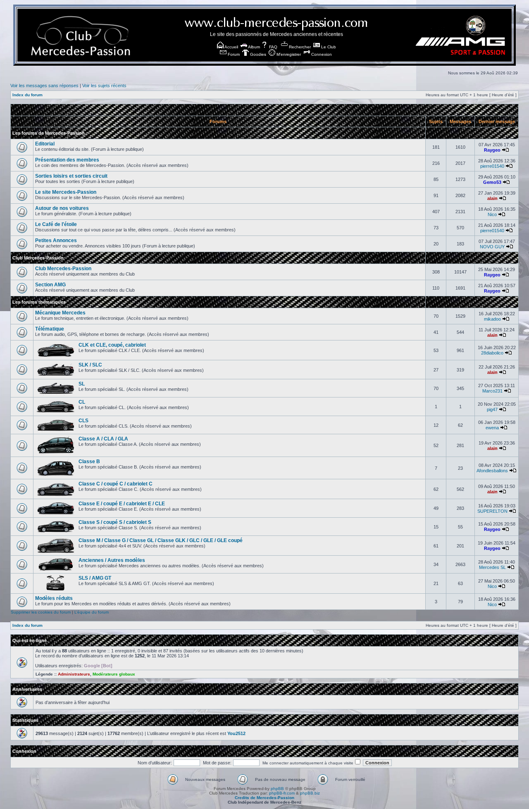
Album (253, 47)
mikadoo (492, 318)
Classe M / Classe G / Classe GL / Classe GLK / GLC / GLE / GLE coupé (161, 540)
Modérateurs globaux (114, 674)
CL (82, 402)
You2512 (236, 733)
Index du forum (27, 95)
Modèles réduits (54, 598)
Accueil (231, 47)
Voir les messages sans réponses (44, 85)
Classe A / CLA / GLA (103, 439)
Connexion (321, 54)
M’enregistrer (288, 54)
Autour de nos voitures (62, 208)
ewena (492, 427)
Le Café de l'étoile (56, 224)
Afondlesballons (492, 470)
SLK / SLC (90, 365)
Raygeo (492, 150)
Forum (233, 54)
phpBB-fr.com (282, 793)
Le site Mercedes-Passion (65, 192)
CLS (83, 421)
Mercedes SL (492, 567)
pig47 (492, 409)
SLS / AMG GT (95, 578)
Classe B (89, 461)
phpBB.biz (310, 793)
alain (492, 198)
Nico (492, 214)
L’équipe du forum (91, 612)
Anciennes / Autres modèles (112, 560)
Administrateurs (74, 674)
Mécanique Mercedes (60, 313)
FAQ (272, 47)
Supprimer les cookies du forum (41, 612)
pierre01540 (492, 166)
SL (82, 384)
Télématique (49, 329)
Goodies (257, 54)
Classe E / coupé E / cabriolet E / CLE (122, 504)
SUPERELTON (492, 511)
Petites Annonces (56, 240)
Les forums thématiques (39, 302)
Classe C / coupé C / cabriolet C (116, 484)
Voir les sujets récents (104, 85)
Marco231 (492, 390)
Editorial (45, 144)
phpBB (277, 788)
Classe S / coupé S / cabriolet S (115, 522)
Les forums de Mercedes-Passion (48, 133)
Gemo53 (492, 182)
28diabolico (492, 352)
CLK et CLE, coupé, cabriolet (112, 345)
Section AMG (50, 285)
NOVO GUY (492, 246)
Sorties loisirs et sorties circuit (71, 176)
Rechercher (299, 47)
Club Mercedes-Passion (38, 257)
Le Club (328, 47)
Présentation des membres (67, 160)
